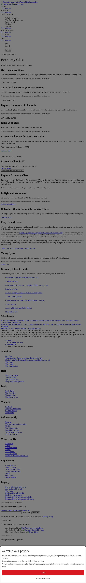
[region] (43, 564)
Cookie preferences (43, 578)
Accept (43, 573)
